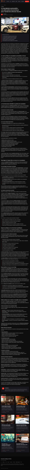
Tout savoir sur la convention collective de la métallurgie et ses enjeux (6, 444)
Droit (16, 1)
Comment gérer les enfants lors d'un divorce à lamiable (6, 406)
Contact (27, 1)
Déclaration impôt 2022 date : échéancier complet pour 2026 (21, 425)
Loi (10, 1)
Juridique (13, 1)
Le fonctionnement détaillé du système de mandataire (9, 37)
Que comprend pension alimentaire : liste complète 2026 (21, 444)
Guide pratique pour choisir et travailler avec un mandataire (10, 40)
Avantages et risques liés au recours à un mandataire (9, 38)
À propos (22, 1)
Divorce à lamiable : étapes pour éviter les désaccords (20, 406)
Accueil (8, 1)
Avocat (19, 1)
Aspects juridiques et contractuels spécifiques (8, 39)
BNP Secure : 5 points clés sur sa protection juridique (6, 425)
